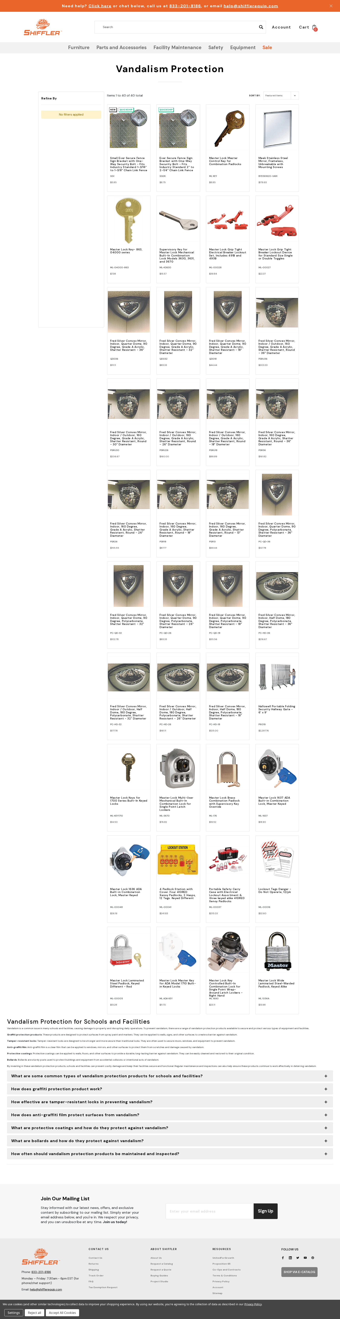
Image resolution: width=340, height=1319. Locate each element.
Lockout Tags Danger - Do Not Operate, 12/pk (275, 890)
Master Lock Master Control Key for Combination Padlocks (225, 161)
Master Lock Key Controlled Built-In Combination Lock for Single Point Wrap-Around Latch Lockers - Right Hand (226, 988)
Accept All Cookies (62, 1313)
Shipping (94, 1269)
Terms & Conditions (225, 1275)
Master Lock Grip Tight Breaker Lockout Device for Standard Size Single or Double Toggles (276, 254)
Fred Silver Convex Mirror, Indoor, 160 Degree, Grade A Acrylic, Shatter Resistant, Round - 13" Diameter (227, 529)
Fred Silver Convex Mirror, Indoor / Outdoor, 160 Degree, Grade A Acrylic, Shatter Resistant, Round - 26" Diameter (178, 438)
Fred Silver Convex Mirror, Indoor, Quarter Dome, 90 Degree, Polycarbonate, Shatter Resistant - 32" (128, 619)
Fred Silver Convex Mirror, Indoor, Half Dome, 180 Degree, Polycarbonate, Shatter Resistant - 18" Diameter (227, 712)
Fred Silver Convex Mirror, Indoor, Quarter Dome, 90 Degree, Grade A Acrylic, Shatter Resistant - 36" (128, 345)
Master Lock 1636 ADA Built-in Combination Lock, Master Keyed (126, 892)
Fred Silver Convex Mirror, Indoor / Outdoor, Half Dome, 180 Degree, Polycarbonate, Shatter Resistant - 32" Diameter (128, 712)
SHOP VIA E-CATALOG (299, 1272)
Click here (100, 5)
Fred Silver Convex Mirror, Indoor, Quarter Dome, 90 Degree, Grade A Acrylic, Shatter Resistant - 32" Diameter (178, 347)
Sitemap (217, 1293)
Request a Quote (161, 1269)
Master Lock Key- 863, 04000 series (126, 251)
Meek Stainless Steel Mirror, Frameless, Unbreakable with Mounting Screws (273, 162)
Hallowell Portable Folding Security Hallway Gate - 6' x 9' (277, 709)
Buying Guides (159, 1275)
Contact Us (95, 1257)
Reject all (34, 1313)
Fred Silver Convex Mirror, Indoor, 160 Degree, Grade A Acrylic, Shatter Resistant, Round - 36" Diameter (277, 438)
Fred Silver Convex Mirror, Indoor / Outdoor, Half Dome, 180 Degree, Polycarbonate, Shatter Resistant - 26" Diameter (178, 712)
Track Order (96, 1275)
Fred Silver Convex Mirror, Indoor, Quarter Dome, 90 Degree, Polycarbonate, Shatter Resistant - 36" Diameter (277, 529)
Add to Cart (129, 132)
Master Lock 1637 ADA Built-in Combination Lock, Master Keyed (274, 801)
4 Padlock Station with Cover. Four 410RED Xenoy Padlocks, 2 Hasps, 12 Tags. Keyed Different (178, 893)
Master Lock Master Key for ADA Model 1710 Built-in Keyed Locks (178, 983)
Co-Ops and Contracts (227, 1269)
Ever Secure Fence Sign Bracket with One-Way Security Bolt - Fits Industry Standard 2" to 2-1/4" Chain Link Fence (177, 164)
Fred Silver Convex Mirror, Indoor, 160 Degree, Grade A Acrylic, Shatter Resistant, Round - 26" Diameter (128, 529)
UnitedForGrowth (223, 1257)
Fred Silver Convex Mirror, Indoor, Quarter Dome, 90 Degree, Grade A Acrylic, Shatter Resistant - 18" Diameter (227, 347)
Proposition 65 (221, 1263)
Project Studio (159, 1281)
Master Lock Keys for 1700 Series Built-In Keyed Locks (128, 801)
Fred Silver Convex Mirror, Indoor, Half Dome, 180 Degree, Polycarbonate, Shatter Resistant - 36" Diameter (277, 621)
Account (218, 1287)
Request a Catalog (162, 1263)
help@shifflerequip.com (251, 5)
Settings (14, 1313)
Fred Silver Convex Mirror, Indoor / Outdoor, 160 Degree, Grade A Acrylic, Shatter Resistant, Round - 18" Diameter (227, 438)
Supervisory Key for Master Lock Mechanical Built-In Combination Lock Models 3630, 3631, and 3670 (177, 255)
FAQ (91, 1281)
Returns (94, 1263)
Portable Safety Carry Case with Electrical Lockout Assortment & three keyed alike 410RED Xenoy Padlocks (227, 895)
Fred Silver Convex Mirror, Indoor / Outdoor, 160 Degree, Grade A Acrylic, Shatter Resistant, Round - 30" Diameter (128, 438)
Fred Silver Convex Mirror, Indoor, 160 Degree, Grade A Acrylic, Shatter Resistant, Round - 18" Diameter (178, 529)
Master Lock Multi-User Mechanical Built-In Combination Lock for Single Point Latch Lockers (176, 804)
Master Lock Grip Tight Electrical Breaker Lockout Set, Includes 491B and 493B (227, 254)
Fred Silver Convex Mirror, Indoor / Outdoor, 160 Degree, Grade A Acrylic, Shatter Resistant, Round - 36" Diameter (277, 347)
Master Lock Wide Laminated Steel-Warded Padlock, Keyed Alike (277, 983)
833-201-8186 (185, 5)
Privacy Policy (221, 1281)
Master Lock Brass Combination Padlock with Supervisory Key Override (224, 802)
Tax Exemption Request (103, 1287)
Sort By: (255, 95)
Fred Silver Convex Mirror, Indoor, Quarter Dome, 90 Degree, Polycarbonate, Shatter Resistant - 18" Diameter (227, 621)
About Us (156, 1257)
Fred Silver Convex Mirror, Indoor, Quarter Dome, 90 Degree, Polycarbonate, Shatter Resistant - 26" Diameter (178, 621)
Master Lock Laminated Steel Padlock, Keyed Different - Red (127, 983)
